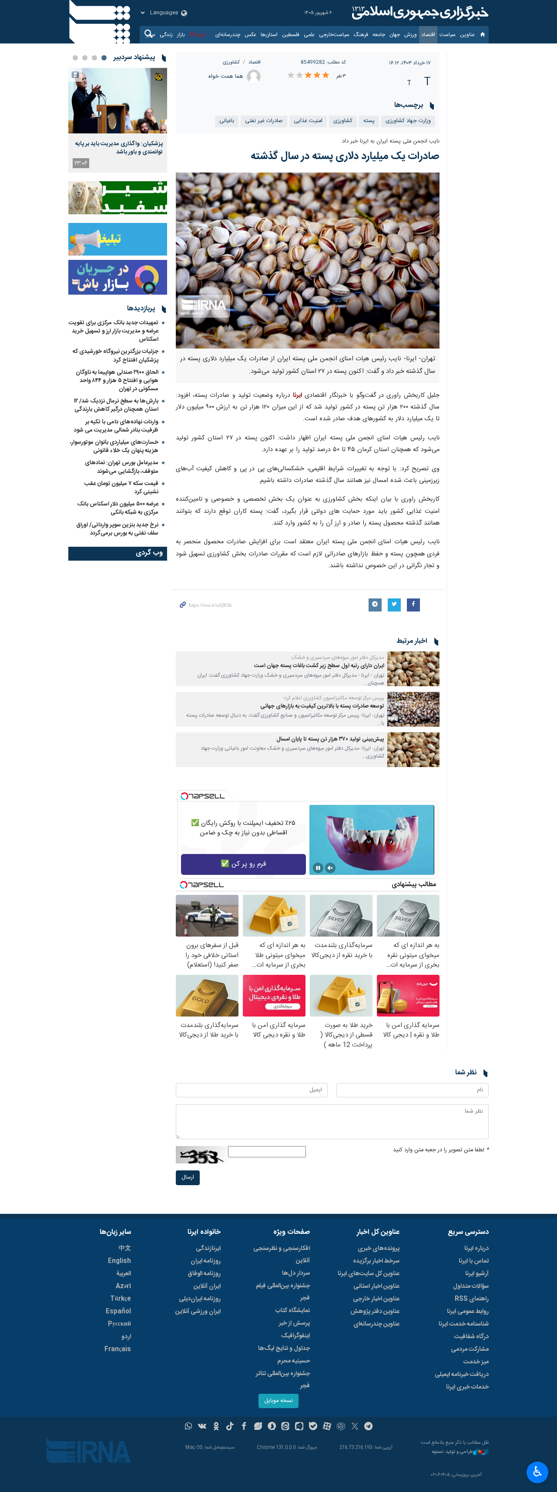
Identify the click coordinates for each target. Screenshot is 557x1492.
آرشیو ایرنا (477, 1274)
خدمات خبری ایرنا (467, 1387)
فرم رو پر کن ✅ (243, 864)
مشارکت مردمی (470, 1349)
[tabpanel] (117, 120)
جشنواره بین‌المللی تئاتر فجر (283, 1380)
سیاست (448, 34)
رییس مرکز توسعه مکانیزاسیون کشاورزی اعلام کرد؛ (333, 698)
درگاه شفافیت (471, 1337)
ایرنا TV (197, 34)
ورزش (410, 34)
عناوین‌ (467, 34)
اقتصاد (428, 34)
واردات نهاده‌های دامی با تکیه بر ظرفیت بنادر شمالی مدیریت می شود (116, 426)
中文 (125, 1248)
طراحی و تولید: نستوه (452, 1452)
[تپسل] (184, 796)
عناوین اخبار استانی (376, 1286)
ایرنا (419, 13)
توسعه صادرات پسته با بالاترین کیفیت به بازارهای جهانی (322, 706)
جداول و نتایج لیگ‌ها (284, 1348)
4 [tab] (75, 57)
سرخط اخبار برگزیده (376, 1261)
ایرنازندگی (208, 1248)
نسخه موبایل (278, 1401)
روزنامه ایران (206, 1261)
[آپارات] (327, 1427)
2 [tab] (94, 57)
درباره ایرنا (476, 1248)
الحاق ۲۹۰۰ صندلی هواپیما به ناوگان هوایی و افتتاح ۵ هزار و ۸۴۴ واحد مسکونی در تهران (117, 381)
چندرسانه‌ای (227, 34)
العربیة (123, 1274)
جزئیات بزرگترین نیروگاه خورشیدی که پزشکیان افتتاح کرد (115, 356)
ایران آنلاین (207, 1286)
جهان (394, 34)
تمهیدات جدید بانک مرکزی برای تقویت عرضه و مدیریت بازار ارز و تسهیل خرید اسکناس (113, 331)
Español (118, 1311)
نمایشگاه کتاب (292, 1311)
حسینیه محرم (293, 1361)
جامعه (378, 34)
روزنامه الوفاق (204, 1274)
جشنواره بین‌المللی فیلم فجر (283, 1292)
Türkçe (120, 1299)
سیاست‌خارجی (334, 34)
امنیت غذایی (308, 121)
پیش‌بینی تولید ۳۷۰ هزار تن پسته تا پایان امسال (330, 739)
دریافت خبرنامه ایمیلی (462, 1374)
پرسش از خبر (294, 1323)
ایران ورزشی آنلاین (198, 1311)
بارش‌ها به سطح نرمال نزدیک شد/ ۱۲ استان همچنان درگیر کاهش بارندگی (116, 405)
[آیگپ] (299, 1427)
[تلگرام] (369, 1427)
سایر (150, 34)
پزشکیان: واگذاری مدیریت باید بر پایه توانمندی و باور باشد (119, 147)
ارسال (187, 1177)
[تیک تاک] (230, 1427)
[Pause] (318, 868)
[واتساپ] (189, 1427)
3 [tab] (84, 57)
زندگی (166, 34)
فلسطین (290, 34)
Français (117, 1349)
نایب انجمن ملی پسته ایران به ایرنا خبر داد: (390, 141)
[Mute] (330, 868)
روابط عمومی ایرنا (468, 1311)
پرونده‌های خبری (378, 1248)
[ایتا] (286, 1427)
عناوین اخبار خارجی (376, 1299)
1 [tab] (104, 57)
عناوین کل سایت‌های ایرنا (368, 1274)
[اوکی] (216, 1427)
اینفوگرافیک (295, 1336)
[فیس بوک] (244, 1427)
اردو (126, 1337)
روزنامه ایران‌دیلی (200, 1299)
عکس (250, 34)
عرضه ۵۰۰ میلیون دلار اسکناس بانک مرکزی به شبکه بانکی (117, 508)
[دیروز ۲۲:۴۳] (117, 100)
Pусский (119, 1324)
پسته (369, 121)
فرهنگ (361, 34)
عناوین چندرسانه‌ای (376, 1324)
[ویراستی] (258, 1427)
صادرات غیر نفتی (264, 121)
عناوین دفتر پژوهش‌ (374, 1311)
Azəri (123, 1286)
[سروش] (272, 1427)
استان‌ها (269, 34)
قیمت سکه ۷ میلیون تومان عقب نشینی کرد (121, 488)
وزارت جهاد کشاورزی (408, 121)
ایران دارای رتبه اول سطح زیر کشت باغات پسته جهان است (319, 666)
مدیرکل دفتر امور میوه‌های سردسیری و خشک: (337, 657)
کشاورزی (231, 62)
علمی (309, 34)
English (119, 1261)
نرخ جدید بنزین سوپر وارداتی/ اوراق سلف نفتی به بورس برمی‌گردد (117, 529)
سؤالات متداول (471, 1286)
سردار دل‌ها (296, 1273)
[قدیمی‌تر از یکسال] (413, 668)
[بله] (313, 1427)
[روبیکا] (341, 1427)
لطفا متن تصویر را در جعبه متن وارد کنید (441, 1150)
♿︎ (537, 1471)
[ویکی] (202, 1427)
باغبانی (226, 121)
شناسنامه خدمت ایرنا (464, 1324)
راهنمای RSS (472, 1299)
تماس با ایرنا (474, 1261)
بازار (181, 34)
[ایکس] (355, 1427)
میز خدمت (476, 1362)
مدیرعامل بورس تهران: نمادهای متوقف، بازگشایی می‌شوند (121, 467)
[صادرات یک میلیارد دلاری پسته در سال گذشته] (308, 260)
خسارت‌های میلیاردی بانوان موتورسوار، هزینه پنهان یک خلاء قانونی (114, 446)
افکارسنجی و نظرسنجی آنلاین (281, 1254)
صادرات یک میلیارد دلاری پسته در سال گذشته (345, 156)
